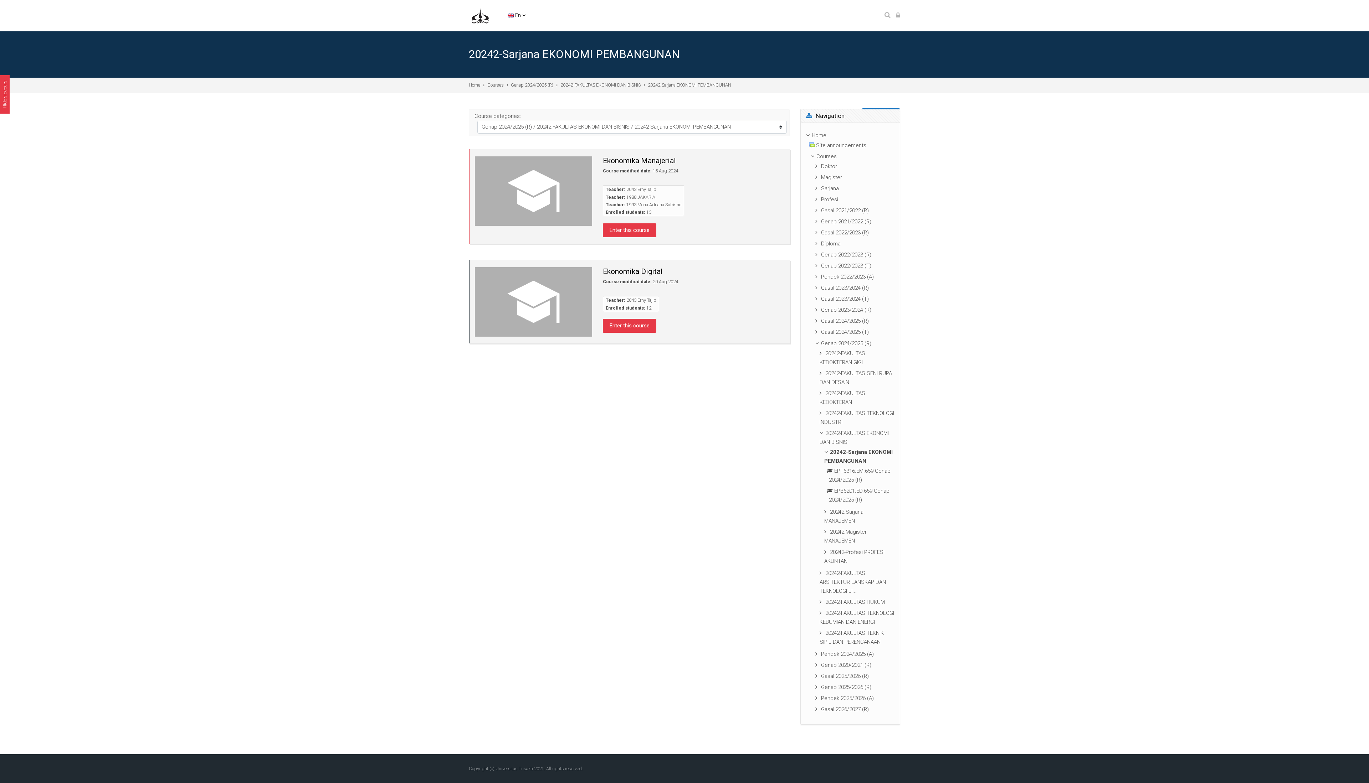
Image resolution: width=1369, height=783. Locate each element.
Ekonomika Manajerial (639, 160)
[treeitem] (850, 423)
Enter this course (630, 230)
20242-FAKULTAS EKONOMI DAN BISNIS (600, 85)
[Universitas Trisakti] (480, 15)
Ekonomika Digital (633, 271)
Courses (495, 85)
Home (474, 85)
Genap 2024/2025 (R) (532, 85)
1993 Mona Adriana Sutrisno (653, 204)
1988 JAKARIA (640, 197)
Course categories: (498, 116)
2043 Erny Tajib (641, 189)
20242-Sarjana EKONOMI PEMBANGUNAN (689, 85)
